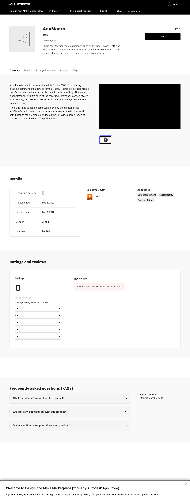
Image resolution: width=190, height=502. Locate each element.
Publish (103, 10)
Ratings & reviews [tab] (45, 70)
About (120, 11)
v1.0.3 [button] (45, 222)
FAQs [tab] (75, 70)
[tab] (105, 142)
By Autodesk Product (80, 10)
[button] (70, 398)
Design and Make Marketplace (27, 11)
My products (134, 11)
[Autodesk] (20, 4)
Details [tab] (28, 70)
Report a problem (150, 398)
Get (163, 36)
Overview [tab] (15, 70)
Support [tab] (64, 70)
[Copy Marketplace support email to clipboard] (162, 398)
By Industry (55, 10)
